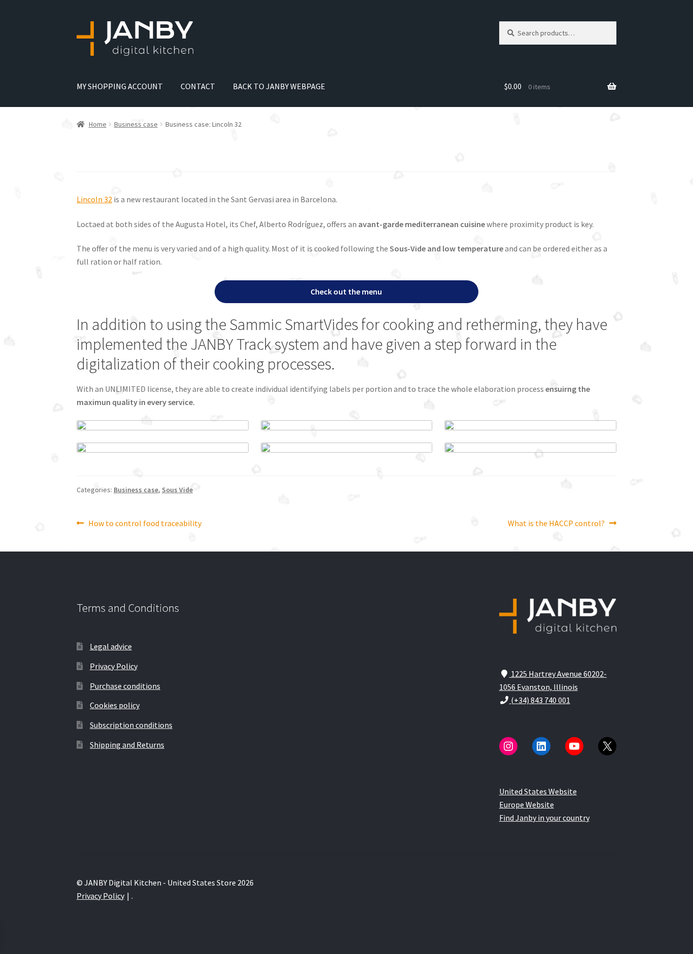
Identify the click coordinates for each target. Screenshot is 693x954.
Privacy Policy (113, 666)
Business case (136, 124)
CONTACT (198, 86)
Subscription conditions (131, 725)
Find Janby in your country (544, 818)
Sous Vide (177, 489)
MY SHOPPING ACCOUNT (120, 86)
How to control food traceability (144, 524)
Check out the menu (346, 291)
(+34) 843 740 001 (539, 700)
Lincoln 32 (94, 199)
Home (98, 124)
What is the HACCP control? (556, 524)
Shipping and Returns (127, 745)
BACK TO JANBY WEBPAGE (279, 86)
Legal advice (111, 646)
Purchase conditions (125, 686)
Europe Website (526, 804)
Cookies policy (115, 705)
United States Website (538, 791)
